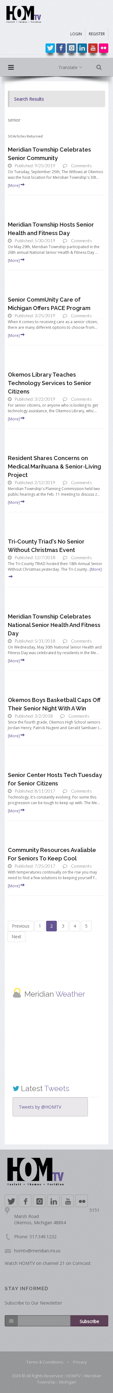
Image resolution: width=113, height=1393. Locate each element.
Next (16, 937)
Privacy (80, 1362)
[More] (14, 185)
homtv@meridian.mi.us (37, 1251)
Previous (21, 926)
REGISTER (97, 34)
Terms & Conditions (44, 1362)
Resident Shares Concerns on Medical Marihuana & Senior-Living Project (54, 466)
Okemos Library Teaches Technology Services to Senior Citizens (49, 383)
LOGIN (76, 34)
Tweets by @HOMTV (40, 1107)
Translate (68, 67)
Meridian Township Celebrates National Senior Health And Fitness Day (54, 625)
